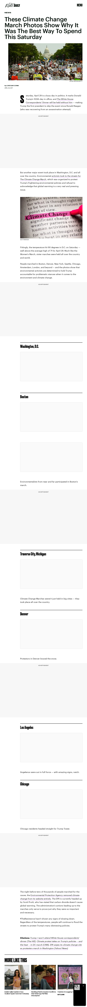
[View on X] (51, 366)
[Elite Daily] (13, 5)
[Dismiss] (83, 985)
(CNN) (45, 945)
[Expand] (76, 985)
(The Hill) (31, 941)
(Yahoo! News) (61, 948)
